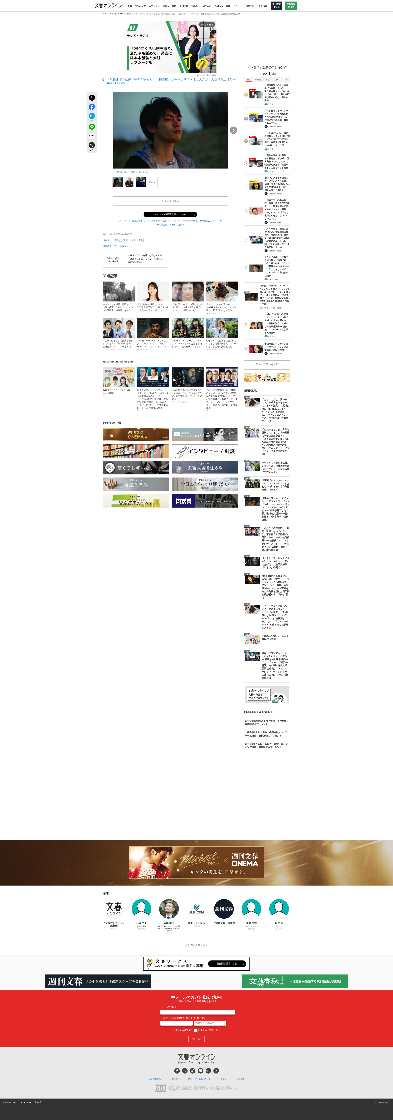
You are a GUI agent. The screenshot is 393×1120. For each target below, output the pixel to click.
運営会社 (240, 1079)
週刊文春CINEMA (116, 14)
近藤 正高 (271, 336)
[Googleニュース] (200, 1071)
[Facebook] (177, 1071)
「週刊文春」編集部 (275, 126)
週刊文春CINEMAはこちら (115, 245)
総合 (274, 73)
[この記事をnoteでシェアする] (92, 136)
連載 (174, 6)
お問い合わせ (175, 1079)
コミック (237, 6)
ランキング (140, 6)
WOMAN (207, 6)
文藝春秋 (195, 6)
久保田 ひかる (273, 279)
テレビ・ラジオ (128, 240)
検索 (265, 6)
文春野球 (249, 6)
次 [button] (233, 130)
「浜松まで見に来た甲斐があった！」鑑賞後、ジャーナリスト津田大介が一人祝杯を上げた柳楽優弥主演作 (171, 81)
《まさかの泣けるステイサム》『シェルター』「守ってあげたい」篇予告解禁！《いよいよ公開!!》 (187, 395)
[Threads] (192, 1071)
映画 (129, 14)
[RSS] (216, 1071)
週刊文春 (183, 6)
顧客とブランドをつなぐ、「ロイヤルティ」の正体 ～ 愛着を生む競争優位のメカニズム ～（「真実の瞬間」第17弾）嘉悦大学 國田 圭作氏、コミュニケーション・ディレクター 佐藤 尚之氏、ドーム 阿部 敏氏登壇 (153, 400)
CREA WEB (25, 1102)
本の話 (37, 1102)
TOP (105, 14)
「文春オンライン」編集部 (272, 308)
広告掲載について (156, 1079)
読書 (228, 6)
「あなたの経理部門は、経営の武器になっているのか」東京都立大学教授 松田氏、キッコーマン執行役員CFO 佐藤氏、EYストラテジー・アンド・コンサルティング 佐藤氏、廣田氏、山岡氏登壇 (222, 400)
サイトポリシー (223, 1079)
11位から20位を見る (267, 364)
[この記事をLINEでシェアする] (92, 127)
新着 (130, 6)
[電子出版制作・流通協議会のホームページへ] (160, 1089)
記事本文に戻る (170, 201)
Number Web (9, 1102)
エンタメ (107, 240)
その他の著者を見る (196, 945)
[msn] (208, 1071)
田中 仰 (270, 104)
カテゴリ (153, 6)
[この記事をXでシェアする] (92, 98)
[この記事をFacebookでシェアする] (92, 107)
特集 (165, 6)
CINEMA (218, 6)
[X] (185, 1071)
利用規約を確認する (183, 1030)
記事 (135, 14)
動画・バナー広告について (199, 1079)
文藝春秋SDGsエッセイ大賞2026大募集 (116, 392)
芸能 (141, 240)
